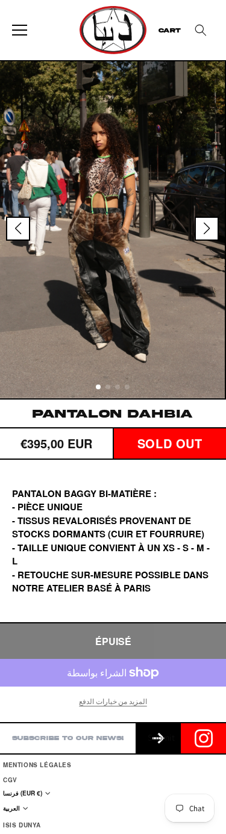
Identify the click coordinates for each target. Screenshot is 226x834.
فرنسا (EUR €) (22, 793)
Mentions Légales (37, 765)
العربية (11, 808)
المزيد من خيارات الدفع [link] (113, 701)
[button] (200, 30)
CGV (10, 780)
